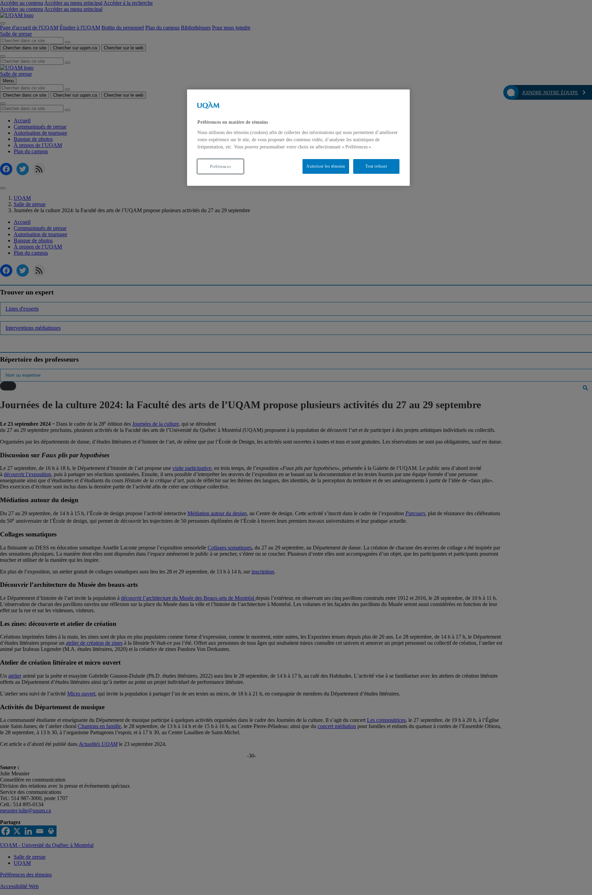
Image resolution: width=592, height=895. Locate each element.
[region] (298, 137)
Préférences (220, 166)
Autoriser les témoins (325, 166)
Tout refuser (376, 166)
